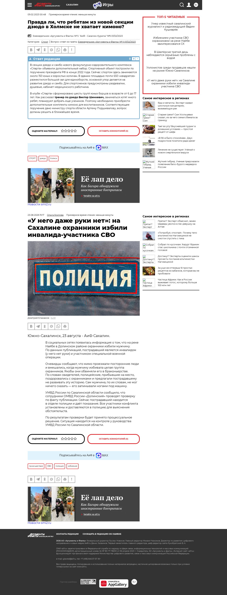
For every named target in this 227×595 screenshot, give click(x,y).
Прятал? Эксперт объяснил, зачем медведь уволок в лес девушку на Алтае (177, 224)
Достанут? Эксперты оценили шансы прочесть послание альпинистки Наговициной (178, 259)
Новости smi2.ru (39, 204)
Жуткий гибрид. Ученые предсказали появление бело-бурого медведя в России (178, 164)
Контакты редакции (67, 534)
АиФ (53, 318)
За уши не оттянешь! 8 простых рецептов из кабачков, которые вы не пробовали (178, 271)
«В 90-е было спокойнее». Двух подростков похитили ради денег (176, 139)
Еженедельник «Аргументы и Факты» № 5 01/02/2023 (107, 41)
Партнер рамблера (68, 582)
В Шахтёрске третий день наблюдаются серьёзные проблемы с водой (170, 55)
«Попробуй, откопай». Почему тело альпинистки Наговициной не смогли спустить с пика (177, 235)
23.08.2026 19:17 (36, 215)
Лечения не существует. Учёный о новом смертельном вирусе (176, 151)
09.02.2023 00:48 (37, 14)
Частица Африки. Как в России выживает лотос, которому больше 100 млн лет (177, 282)
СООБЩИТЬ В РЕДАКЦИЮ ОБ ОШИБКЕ (102, 534)
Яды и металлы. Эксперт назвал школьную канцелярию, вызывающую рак (175, 106)
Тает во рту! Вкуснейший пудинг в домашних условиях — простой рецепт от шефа (177, 129)
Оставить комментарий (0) (113, 131)
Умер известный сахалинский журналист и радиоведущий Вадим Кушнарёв (171, 26)
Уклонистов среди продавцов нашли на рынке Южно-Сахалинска (171, 69)
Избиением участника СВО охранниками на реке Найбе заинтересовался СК (171, 40)
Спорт (44, 41)
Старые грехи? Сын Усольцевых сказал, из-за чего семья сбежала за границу (178, 117)
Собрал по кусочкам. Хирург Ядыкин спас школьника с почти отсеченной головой (178, 247)
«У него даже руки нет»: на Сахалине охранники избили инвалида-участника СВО (171, 83)
